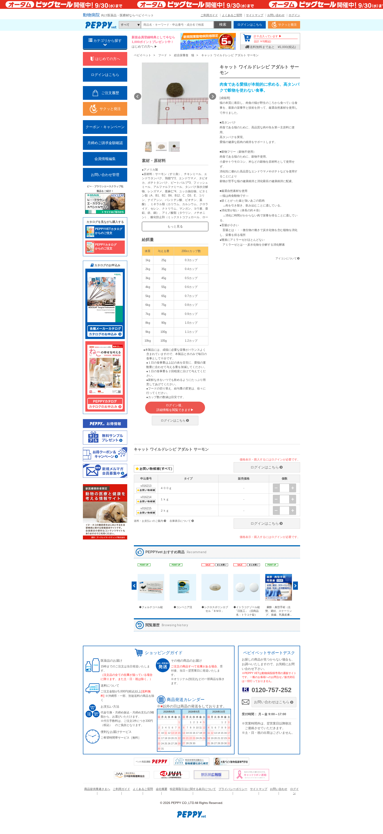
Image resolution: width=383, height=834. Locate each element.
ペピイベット (142, 55)
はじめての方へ (142, 46)
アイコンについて (286, 258)
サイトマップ (254, 15)
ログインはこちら (173, 420)
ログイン (294, 15)
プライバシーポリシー (233, 789)
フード (162, 55)
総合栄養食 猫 (184, 55)
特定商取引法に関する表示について (193, 789)
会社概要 (161, 789)
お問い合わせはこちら (271, 702)
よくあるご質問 (232, 15)
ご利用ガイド (209, 15)
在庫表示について (180, 520)
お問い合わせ (276, 15)
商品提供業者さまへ (97, 789)
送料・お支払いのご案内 (148, 520)
